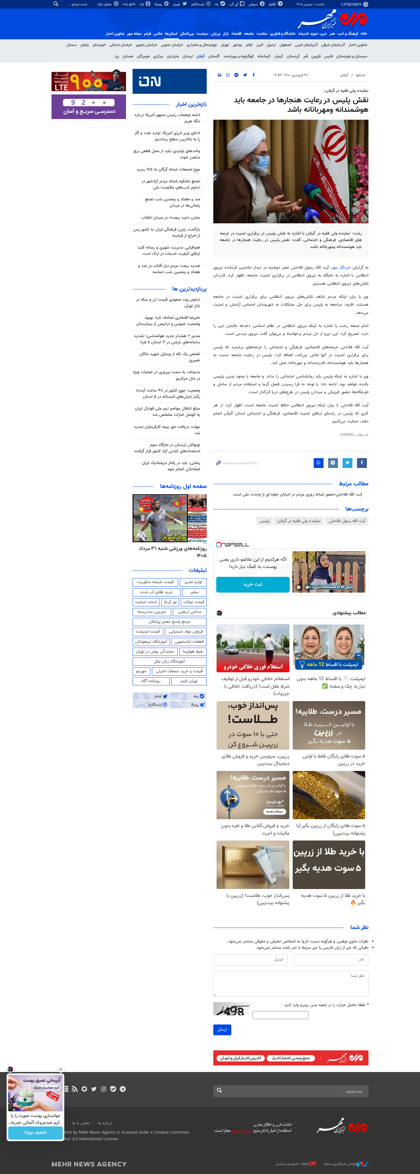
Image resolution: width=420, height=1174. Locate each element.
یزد (117, 56)
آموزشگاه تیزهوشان (151, 641)
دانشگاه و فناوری (283, 34)
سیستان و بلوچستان (351, 56)
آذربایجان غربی (306, 45)
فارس (328, 56)
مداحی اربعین (189, 612)
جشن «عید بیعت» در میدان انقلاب (170, 217)
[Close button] (60, 1069)
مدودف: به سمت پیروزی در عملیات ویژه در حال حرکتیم (166, 375)
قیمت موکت (193, 602)
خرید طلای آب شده (156, 592)
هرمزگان (143, 56)
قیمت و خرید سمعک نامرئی (179, 671)
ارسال (222, 1029)
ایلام (249, 45)
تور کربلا (170, 602)
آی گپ (234, 4)
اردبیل (271, 45)
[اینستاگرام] (103, 1089)
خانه (364, 34)
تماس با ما (81, 1123)
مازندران (173, 56)
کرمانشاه (264, 56)
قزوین (316, 56)
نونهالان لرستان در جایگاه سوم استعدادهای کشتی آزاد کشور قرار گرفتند (167, 448)
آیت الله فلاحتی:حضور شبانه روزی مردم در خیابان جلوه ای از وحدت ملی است (297, 494)
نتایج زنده (129, 4)
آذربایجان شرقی (333, 45)
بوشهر (237, 45)
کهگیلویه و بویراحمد (238, 56)
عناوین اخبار (357, 45)
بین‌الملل (187, 34)
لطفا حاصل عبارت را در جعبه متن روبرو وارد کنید (326, 1005)
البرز (259, 45)
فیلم (147, 34)
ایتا (142, 4)
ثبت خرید (252, 584)
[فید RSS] (75, 1089)
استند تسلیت (146, 602)
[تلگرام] (122, 1089)
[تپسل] (219, 544)
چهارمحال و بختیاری (202, 45)
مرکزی (158, 56)
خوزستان (99, 45)
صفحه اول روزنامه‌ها (183, 486)
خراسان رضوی (147, 45)
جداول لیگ (105, 4)
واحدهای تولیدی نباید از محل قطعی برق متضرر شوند (166, 154)
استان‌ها (171, 34)
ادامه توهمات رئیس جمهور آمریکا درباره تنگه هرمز (167, 118)
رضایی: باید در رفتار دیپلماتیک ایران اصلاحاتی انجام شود (171, 466)
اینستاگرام (198, 4)
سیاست (202, 34)
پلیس (264, 521)
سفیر (194, 592)
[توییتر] (94, 1089)
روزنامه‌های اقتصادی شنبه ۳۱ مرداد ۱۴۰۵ (171, 552)
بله (217, 4)
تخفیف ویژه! (35, 1133)
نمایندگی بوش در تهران (155, 651)
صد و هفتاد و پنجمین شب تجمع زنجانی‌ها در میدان (172, 202)
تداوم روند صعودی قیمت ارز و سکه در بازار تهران (168, 302)
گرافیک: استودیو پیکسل (293, 1164)
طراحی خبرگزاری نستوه (340, 1164)
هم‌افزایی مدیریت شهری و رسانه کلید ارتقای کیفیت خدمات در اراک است (168, 250)
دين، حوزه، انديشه (312, 34)
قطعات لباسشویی (189, 641)
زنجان (84, 45)
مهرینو (141, 671)
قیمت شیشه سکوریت (155, 582)
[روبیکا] (84, 1089)
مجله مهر (134, 34)
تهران (225, 45)
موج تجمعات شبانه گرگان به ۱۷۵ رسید (168, 169)
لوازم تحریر (193, 582)
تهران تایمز (189, 681)
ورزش (215, 34)
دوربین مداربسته (151, 612)
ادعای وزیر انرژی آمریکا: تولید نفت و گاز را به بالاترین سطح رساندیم (167, 136)
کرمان (278, 56)
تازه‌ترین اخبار (191, 104)
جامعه (249, 34)
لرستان (187, 56)
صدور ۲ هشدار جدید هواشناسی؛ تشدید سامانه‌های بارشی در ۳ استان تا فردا (167, 339)
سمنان (72, 45)
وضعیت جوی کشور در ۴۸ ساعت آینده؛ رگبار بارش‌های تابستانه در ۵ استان (168, 393)
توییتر (177, 4)
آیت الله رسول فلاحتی (347, 521)
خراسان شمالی (121, 45)
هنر (332, 34)
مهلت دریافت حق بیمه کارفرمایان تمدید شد (167, 430)
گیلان (201, 56)
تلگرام (273, 4)
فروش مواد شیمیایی (186, 631)
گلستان (214, 56)
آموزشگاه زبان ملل (169, 661)
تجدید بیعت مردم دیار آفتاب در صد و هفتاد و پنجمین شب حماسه (169, 269)
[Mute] (308, 587)
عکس (158, 34)
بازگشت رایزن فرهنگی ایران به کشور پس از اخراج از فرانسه (166, 232)
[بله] (113, 1089)
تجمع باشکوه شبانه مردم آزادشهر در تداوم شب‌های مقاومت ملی (170, 184)
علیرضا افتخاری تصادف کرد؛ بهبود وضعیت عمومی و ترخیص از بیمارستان (168, 320)
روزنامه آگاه (150, 681)
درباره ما (105, 1123)
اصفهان (285, 45)
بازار (226, 34)
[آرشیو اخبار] (65, 1089)
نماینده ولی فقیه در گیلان (299, 521)
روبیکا (159, 4)
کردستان (293, 56)
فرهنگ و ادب (348, 34)
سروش (254, 4)
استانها (360, 75)
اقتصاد (236, 34)
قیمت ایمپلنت (148, 631)
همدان (128, 56)
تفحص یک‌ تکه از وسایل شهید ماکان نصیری (169, 357)
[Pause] (299, 587)
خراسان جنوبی (172, 45)
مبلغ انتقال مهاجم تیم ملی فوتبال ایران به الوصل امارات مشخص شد (167, 411)
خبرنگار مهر (342, 267)
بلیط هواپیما (193, 651)
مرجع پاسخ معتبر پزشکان (169, 621)
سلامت (262, 34)
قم (306, 56)
